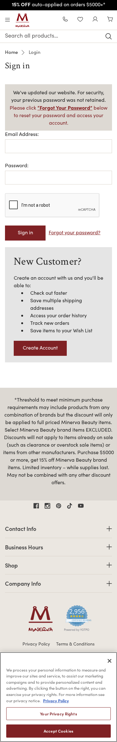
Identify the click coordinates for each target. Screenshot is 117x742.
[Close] (109, 661)
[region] (58, 697)
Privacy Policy (36, 644)
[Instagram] (47, 506)
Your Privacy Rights (58, 714)
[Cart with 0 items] (110, 20)
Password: (16, 165)
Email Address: (22, 134)
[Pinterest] (58, 506)
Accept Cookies (58, 731)
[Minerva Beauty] (22, 20)
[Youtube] (81, 506)
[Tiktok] (69, 506)
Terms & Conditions (75, 644)
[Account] (95, 20)
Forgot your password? (74, 232)
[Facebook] (36, 506)
